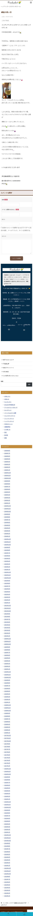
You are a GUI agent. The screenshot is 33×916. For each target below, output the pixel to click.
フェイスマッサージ (9, 415)
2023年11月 (7, 542)
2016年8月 (7, 779)
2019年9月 (7, 680)
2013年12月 (7, 868)
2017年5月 (7, 755)
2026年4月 (7, 461)
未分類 (6, 435)
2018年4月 (7, 724)
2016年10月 (7, 774)
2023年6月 (7, 555)
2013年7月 (7, 879)
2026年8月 (7, 450)
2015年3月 (7, 826)
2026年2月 (7, 467)
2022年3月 (7, 597)
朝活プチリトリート (8, 367)
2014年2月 (7, 862)
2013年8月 (7, 876)
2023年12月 (7, 539)
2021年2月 (7, 633)
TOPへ (24, 914)
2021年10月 (7, 611)
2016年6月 (7, 785)
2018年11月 (7, 707)
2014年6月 (7, 851)
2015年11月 (7, 804)
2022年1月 (7, 602)
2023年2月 (7, 566)
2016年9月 (7, 777)
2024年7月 (7, 519)
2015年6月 (7, 818)
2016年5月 (7, 788)
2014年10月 (7, 840)
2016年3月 (7, 793)
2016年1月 (7, 799)
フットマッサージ (9, 418)
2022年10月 (7, 578)
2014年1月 (7, 865)
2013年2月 (7, 893)
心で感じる (7, 429)
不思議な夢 (6, 363)
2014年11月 (7, 838)
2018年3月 (7, 727)
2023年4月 (7, 561)
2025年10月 (7, 478)
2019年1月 (7, 702)
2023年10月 (7, 544)
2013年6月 (7, 882)
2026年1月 (7, 470)
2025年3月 (7, 497)
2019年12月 (7, 672)
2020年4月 (7, 661)
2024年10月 (7, 511)
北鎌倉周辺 (7, 426)
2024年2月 (7, 533)
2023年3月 (7, 564)
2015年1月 (7, 832)
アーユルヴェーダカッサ (10, 407)
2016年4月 (7, 790)
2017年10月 (7, 741)
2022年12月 (7, 572)
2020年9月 (7, 647)
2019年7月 (7, 685)
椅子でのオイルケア (8, 359)
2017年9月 (7, 743)
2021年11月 (7, 608)
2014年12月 (7, 835)
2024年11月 (7, 508)
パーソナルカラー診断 (10, 413)
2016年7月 (7, 782)
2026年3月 (7, 464)
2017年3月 (7, 760)
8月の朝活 (6, 371)
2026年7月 (7, 453)
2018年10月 (7, 710)
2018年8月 (7, 716)
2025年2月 (7, 500)
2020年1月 (7, 669)
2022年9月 (7, 580)
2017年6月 (7, 752)
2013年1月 (7, 896)
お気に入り (7, 396)
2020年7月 (7, 652)
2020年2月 (7, 666)
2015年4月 (7, 824)
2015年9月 (7, 810)
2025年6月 (7, 489)
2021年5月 (7, 625)
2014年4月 (7, 857)
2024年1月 (7, 536)
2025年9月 (7, 481)
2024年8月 (7, 517)
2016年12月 (7, 768)
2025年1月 (7, 503)
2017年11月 (7, 738)
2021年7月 (7, 619)
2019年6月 (7, 688)
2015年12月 (7, 802)
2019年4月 (7, 694)
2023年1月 (7, 569)
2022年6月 (7, 589)
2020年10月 (7, 644)
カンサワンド (7, 410)
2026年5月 (7, 459)
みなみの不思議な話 (9, 404)
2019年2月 (7, 699)
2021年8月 (7, 616)
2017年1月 (7, 766)
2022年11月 (7, 575)
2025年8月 (7, 483)
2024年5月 (7, 525)
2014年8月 (7, 846)
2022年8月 (7, 583)
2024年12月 (7, 506)
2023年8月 (7, 550)
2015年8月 (7, 813)
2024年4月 (7, 528)
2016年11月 (7, 771)
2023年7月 (7, 553)
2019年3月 (7, 696)
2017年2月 (7, 763)
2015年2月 (7, 829)
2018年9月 (7, 713)
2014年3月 (7, 860)
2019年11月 (7, 674)
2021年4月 (7, 627)
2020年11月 (7, 641)
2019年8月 (7, 683)
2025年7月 (7, 486)
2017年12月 (7, 735)
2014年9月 (7, 843)
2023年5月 (7, 558)
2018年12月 (7, 705)
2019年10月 (7, 677)
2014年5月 (7, 854)
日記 (5, 432)
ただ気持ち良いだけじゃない (11, 375)
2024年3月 (7, 530)
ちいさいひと (7, 402)
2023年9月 (7, 547)
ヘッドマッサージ (9, 421)
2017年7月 (7, 749)
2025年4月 (7, 494)
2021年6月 (7, 622)
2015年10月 (7, 807)
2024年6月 (7, 522)
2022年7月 (7, 586)
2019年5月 (7, 691)
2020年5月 (7, 658)
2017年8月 (7, 746)
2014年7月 (7, 849)
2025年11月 (7, 475)
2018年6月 (7, 721)
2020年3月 (7, 663)
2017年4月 (7, 757)
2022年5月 (7, 591)
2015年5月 (7, 821)
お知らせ (6, 399)
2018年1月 (7, 732)
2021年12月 (7, 605)
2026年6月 (7, 456)
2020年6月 (7, 655)
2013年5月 (7, 885)
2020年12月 (7, 638)
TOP (14, 903)
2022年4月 (7, 594)
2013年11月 (7, 871)
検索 (2, 381)
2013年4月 (7, 887)
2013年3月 (7, 890)
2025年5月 (7, 492)
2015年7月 (7, 815)
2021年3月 (7, 630)
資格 (5, 438)
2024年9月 (7, 514)
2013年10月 (7, 873)
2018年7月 (7, 719)
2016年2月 (7, 796)
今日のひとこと (8, 424)
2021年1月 (7, 636)
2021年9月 (7, 613)
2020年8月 (7, 649)
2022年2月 (7, 600)
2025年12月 (7, 472)
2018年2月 (7, 730)
